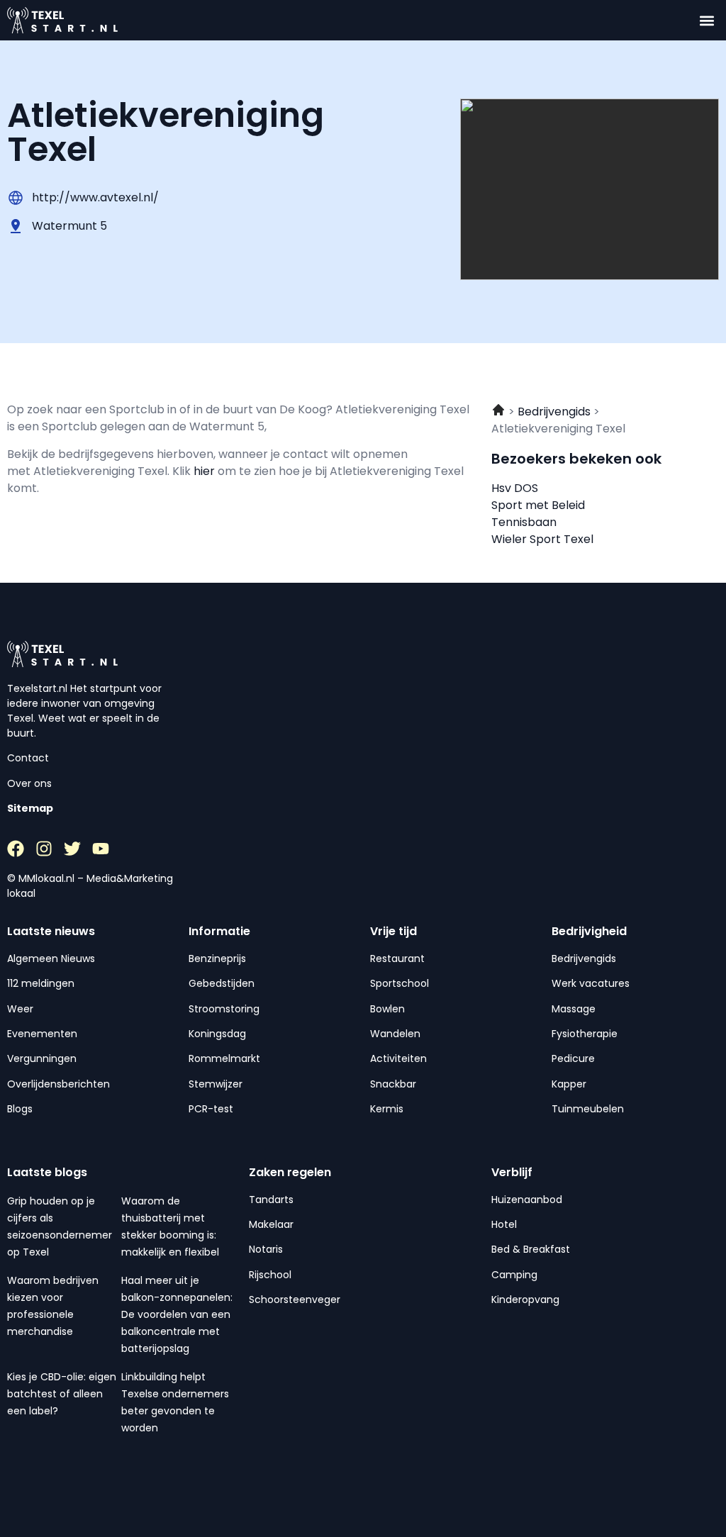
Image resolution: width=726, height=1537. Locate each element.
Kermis (386, 1109)
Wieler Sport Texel (542, 539)
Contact (28, 758)
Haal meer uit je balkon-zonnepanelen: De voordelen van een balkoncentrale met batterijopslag (177, 1314)
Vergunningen (42, 1058)
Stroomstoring (224, 1009)
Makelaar (271, 1224)
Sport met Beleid (538, 505)
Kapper (569, 1084)
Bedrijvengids (584, 958)
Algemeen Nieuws (51, 958)
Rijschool (270, 1275)
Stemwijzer (215, 1084)
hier (206, 471)
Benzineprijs (217, 958)
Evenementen (42, 1034)
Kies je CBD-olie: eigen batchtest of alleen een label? (61, 1394)
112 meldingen (40, 983)
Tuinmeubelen (588, 1109)
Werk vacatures (591, 983)
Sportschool (399, 983)
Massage (574, 1009)
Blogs (20, 1109)
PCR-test (211, 1109)
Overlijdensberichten (58, 1084)
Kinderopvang (525, 1299)
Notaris (266, 1249)
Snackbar (393, 1084)
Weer (20, 1009)
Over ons (29, 783)
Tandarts (271, 1199)
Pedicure (573, 1058)
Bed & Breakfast (530, 1249)
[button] (707, 20)
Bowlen (387, 1009)
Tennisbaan (524, 522)
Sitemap (30, 808)
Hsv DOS (514, 488)
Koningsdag (217, 1034)
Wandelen (395, 1034)
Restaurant (397, 958)
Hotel (504, 1224)
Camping (514, 1275)
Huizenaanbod (526, 1199)
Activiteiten (398, 1058)
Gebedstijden (222, 983)
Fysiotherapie (585, 1034)
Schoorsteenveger (294, 1299)
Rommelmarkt (224, 1058)
